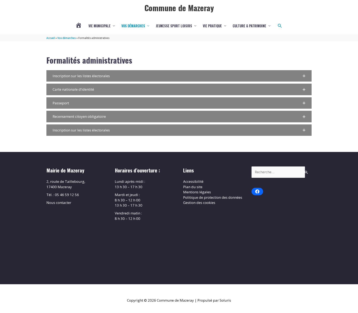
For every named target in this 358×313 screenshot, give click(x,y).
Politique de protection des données (212, 197)
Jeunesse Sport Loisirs (174, 25)
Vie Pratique (212, 25)
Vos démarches (133, 25)
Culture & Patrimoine (249, 25)
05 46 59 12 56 (67, 194)
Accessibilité (193, 181)
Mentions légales (197, 192)
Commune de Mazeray (179, 7)
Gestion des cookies (199, 202)
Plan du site (192, 186)
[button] (280, 26)
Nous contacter (58, 202)
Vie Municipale (99, 25)
